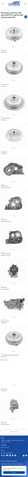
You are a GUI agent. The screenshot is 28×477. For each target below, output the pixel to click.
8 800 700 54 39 (5, 447)
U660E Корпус (4, 186)
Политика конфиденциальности (9, 461)
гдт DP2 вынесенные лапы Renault (10, 355)
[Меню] (3, 3)
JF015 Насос (4, 422)
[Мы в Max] (10, 455)
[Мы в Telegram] (1, 455)
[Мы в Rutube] (12, 455)
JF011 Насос (4, 287)
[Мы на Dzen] (15, 455)
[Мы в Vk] (7, 455)
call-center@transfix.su (7, 453)
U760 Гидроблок (5, 321)
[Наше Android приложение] (26, 455)
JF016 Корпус (4, 219)
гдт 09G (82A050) (5, 118)
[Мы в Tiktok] (4, 455)
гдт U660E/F (4, 152)
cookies (13, 468)
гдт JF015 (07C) (5, 84)
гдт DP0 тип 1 (4, 389)
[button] (15, 46)
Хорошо (14, 472)
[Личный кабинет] (25, 3)
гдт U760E (3, 50)
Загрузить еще (14, 431)
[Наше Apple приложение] (24, 455)
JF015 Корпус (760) (6, 253)
